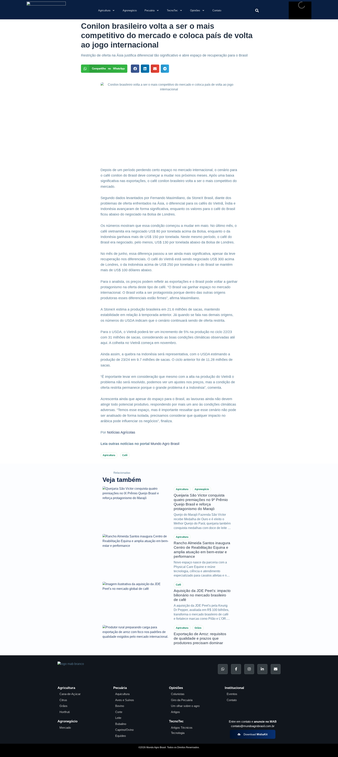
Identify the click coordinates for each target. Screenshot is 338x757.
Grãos (198, 628)
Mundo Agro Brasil (165, 444)
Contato (216, 10)
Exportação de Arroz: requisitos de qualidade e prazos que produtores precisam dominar (200, 638)
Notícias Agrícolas (121, 432)
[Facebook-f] (236, 669)
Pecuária (150, 10)
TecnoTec (172, 10)
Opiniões (195, 10)
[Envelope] (275, 669)
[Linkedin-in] (262, 669)
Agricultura (104, 10)
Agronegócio (130, 10)
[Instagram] (249, 669)
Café (125, 455)
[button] (257, 10)
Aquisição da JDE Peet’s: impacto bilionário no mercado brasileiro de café (202, 595)
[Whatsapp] (223, 669)
